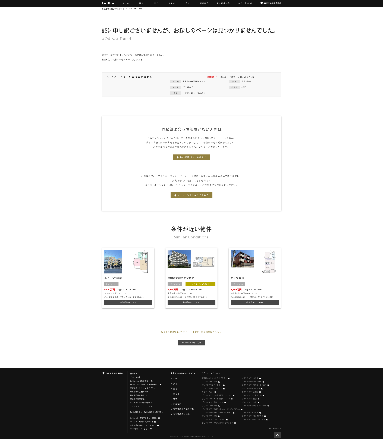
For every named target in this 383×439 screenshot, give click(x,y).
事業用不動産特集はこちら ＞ (207, 332)
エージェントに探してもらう (193, 195)
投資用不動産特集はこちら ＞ (175, 332)
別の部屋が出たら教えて (193, 157)
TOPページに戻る (191, 342)
